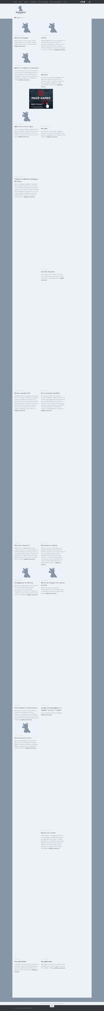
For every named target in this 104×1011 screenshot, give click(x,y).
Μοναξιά (44, 74)
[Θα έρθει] (53, 117)
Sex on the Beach (20, 961)
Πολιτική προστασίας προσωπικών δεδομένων (52, 1003)
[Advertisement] (41, 149)
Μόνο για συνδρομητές (56, 1)
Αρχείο (26, 1)
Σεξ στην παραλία (48, 271)
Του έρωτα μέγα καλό (23, 738)
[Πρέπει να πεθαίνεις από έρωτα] (27, 58)
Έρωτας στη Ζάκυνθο (22, 393)
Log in (65, 1)
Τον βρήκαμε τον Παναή (24, 582)
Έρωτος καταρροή (21, 38)
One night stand (46, 961)
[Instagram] (82, 2)
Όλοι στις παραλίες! (22, 545)
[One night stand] (53, 904)
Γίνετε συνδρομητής (43, 1)
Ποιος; (20, 1)
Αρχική (15, 1)
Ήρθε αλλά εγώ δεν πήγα (24, 126)
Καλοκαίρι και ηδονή (49, 545)
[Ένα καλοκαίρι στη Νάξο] (53, 335)
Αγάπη (43, 38)
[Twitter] (84, 2)
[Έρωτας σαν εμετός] (53, 775)
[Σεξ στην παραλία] (53, 214)
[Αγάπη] (53, 27)
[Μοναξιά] (53, 61)
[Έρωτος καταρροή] (27, 27)
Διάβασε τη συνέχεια (20, 46)
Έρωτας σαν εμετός (48, 833)
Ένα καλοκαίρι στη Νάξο (50, 393)
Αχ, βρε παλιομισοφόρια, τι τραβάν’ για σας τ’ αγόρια (51, 709)
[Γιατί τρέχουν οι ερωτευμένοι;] (27, 650)
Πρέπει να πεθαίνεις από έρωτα (27, 68)
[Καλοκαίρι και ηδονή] (53, 487)
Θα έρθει (44, 128)
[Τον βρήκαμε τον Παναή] (27, 572)
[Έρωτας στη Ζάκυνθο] (27, 335)
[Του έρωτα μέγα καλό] (27, 728)
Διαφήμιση (33, 1)
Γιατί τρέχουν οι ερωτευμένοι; (26, 708)
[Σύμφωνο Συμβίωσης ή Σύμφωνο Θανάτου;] (27, 168)
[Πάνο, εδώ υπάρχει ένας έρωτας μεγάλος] (53, 572)
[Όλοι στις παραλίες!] (27, 487)
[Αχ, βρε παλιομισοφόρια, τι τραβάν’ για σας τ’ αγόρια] (53, 650)
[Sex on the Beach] (27, 904)
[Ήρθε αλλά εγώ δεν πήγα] (27, 116)
